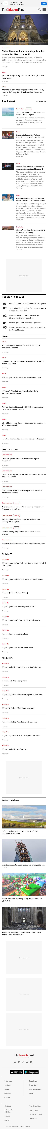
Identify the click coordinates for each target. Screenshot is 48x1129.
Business (7, 1085)
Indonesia (8, 1081)
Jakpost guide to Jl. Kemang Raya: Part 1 (25, 322)
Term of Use (33, 1118)
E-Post (31, 1093)
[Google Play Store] (31, 1072)
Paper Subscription (35, 1106)
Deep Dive (33, 1081)
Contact (7, 1116)
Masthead (7, 1106)
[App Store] (16, 1072)
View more (40, 101)
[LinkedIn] (15, 1062)
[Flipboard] (31, 1062)
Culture (7, 1097)
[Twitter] (27, 1062)
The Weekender (35, 1089)
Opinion (7, 1093)
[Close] (1, 3)
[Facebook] (22, 1062)
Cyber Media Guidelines (8, 1111)
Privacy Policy (33, 1110)
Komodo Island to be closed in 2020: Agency (27, 303)
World (6, 1089)
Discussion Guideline (35, 1114)
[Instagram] (19, 1062)
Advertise (7, 1120)
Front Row (33, 1085)
